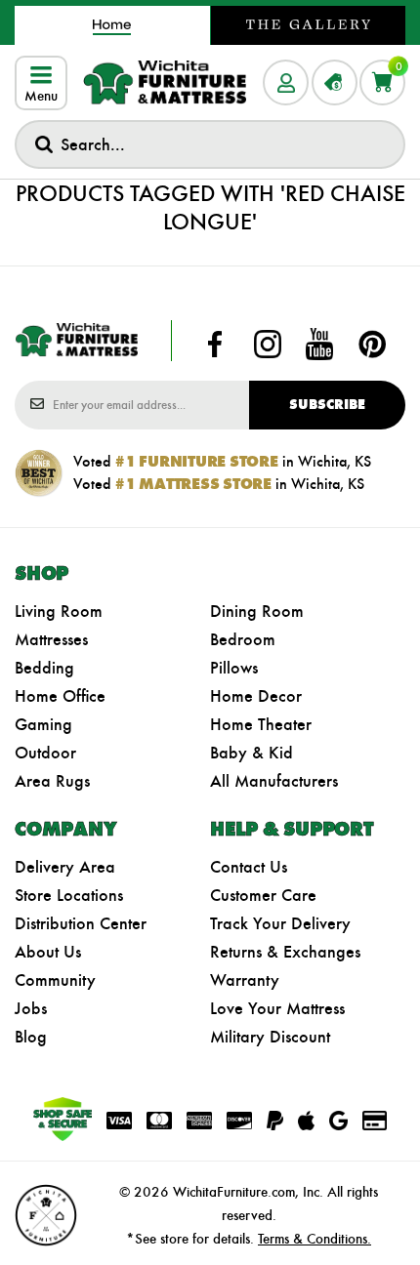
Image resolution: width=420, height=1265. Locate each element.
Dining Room (257, 611)
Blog (31, 1036)
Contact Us (248, 866)
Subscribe (327, 404)
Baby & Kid (251, 752)
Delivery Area (65, 866)
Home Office (60, 696)
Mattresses (51, 639)
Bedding (44, 667)
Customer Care (263, 895)
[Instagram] (267, 344)
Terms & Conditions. (314, 1238)
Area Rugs (52, 781)
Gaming (43, 724)
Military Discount (270, 1036)
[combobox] (210, 144)
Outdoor (45, 752)
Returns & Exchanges (285, 951)
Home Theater (261, 724)
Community (55, 980)
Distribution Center (81, 923)
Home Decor (256, 696)
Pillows (234, 667)
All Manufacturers (274, 781)
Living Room (59, 611)
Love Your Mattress (277, 1008)
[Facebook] (214, 344)
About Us (48, 951)
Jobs (31, 1008)
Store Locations (69, 895)
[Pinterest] (372, 344)
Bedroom (242, 639)
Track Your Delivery (280, 923)
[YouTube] (319, 344)
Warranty (244, 980)
